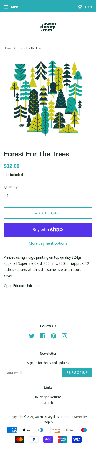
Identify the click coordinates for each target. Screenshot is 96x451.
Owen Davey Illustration (51, 417)
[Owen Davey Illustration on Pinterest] (53, 337)
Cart (88, 6)
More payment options (48, 243)
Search (48, 403)
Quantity (11, 186)
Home (7, 48)
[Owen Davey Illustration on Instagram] (64, 337)
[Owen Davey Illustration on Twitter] (32, 337)
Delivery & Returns (48, 397)
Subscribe (77, 372)
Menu (15, 6)
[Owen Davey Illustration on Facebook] (43, 337)
